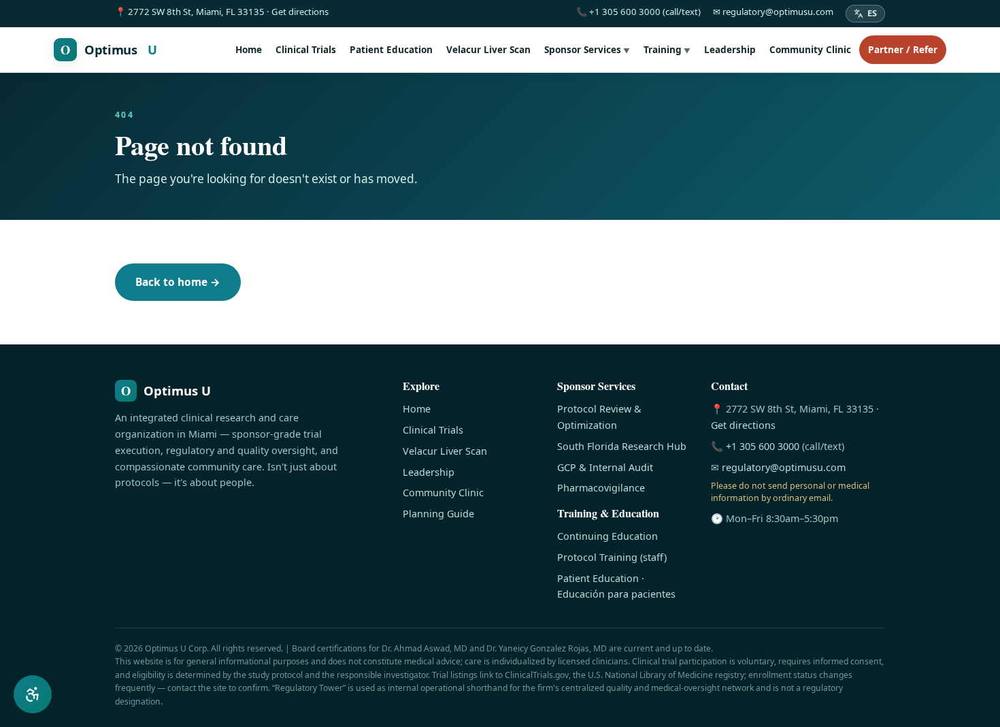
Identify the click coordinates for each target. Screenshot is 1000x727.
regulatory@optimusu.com (784, 467)
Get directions (743, 425)
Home (248, 49)
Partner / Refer (902, 49)
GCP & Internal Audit (605, 467)
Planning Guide (438, 513)
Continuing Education (607, 536)
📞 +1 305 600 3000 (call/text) (638, 11)
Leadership (730, 49)
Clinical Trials (306, 49)
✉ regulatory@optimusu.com (773, 11)
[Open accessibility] (33, 694)
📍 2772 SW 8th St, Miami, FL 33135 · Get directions (222, 11)
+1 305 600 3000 (762, 446)
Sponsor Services (587, 49)
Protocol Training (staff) (612, 557)
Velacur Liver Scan (488, 49)
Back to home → (177, 282)
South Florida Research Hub (621, 446)
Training (667, 49)
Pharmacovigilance (601, 487)
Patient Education (391, 49)
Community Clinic (810, 49)
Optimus (109, 49)
